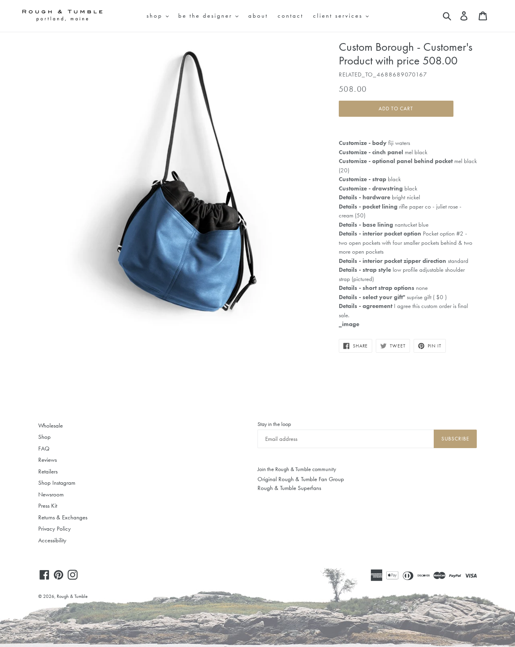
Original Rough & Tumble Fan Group (301, 479)
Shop (44, 437)
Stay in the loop (274, 424)
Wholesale (50, 426)
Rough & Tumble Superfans (289, 488)
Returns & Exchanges (62, 517)
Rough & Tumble (72, 596)
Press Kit (47, 506)
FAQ (43, 448)
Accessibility (52, 540)
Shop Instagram (56, 483)
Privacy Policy (54, 529)
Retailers (48, 471)
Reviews (47, 460)
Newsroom (51, 494)
